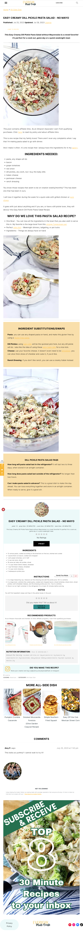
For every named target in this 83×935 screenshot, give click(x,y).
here (20, 132)
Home (5, 10)
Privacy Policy (9, 924)
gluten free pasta (21, 338)
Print (41, 544)
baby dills (27, 344)
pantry (75, 148)
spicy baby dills (49, 347)
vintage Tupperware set (56, 224)
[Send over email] (2, 470)
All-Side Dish (16, 10)
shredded (66, 351)
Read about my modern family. (33, 794)
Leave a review (41, 607)
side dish (17, 227)
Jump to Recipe (13, 29)
